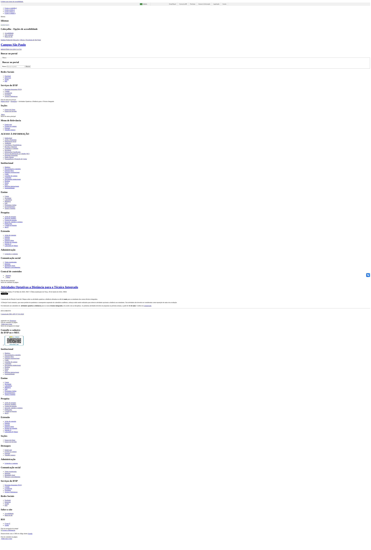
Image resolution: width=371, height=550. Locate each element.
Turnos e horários (10, 208)
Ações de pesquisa (10, 216)
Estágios (7, 237)
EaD (6, 203)
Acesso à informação (204, 4)
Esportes (7, 239)
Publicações (8, 223)
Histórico (7, 167)
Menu (3, 114)
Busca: (4, 66)
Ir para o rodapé (10, 13)
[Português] (2, 25)
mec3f (6, 227)
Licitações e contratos (11, 254)
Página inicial (5, 101)
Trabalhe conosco (10, 130)
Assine (7, 525)
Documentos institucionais (13, 179)
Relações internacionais (12, 186)
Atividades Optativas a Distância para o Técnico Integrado (39, 287)
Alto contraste (9, 35)
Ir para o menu (10, 10)
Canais (224, 4)
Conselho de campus (11, 176)
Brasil (145, 4)
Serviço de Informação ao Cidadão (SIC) (17, 154)
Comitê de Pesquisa (11, 225)
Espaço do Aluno (10, 109)
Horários (7, 181)
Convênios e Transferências (13, 145)
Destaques (14, 101)
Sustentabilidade (10, 188)
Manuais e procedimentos (12, 267)
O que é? (7, 523)
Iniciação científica (10, 218)
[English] (4, 25)
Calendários (8, 200)
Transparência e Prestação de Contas (16, 159)
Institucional (8, 138)
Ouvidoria (8, 94)
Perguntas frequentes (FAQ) (13, 89)
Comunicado (147, 306)
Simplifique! (172, 4)
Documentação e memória (13, 169)
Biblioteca (8, 201)
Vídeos (7, 277)
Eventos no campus (11, 126)
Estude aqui (8, 124)
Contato (7, 91)
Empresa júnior (9, 240)
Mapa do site (8, 36)
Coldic (7, 174)
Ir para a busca (10, 11)
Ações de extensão (10, 235)
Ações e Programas (10, 140)
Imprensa (7, 264)
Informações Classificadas (12, 152)
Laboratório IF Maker (11, 246)
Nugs (6, 184)
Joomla (30, 533)
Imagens (8, 275)
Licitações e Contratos (11, 148)
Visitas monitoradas (11, 262)
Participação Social (10, 141)
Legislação (216, 4)
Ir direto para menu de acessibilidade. (12, 1)
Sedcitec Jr (8, 244)
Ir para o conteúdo (11, 8)
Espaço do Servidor (11, 111)
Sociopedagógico (10, 207)
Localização (8, 93)
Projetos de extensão (11, 242)
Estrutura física (9, 170)
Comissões (8, 177)
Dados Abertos (9, 157)
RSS (6, 505)
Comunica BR (183, 4)
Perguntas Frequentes (11, 155)
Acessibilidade (9, 33)
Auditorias (8, 143)
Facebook (8, 500)
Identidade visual (10, 265)
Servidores (8, 150)
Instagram (8, 502)
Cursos (7, 196)
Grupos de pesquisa (11, 220)
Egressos (7, 128)
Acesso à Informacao (11, 96)
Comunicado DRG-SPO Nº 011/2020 (12, 314)
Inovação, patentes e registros (14, 222)
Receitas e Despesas (11, 147)
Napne (7, 183)
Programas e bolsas (10, 205)
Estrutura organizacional (12, 172)
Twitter (7, 504)
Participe (192, 4)
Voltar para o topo (6, 324)
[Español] (7, 25)
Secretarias (8, 198)
